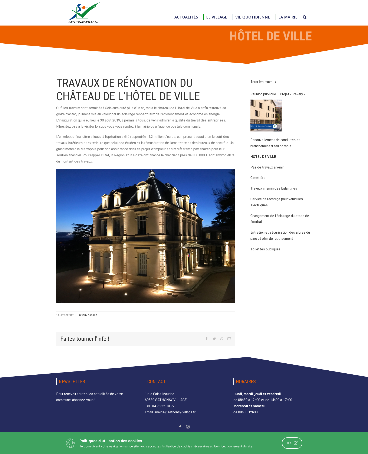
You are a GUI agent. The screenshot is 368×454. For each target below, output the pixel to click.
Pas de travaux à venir (267, 167)
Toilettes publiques (265, 249)
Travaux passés (87, 315)
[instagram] (188, 426)
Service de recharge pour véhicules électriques (276, 202)
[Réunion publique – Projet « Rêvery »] (266, 115)
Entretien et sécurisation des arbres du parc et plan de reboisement (280, 235)
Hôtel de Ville (263, 157)
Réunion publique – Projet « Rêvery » (278, 94)
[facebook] (180, 426)
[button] (304, 17)
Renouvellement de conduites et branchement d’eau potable (275, 143)
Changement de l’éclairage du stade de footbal (279, 219)
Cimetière (257, 178)
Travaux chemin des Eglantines (273, 188)
